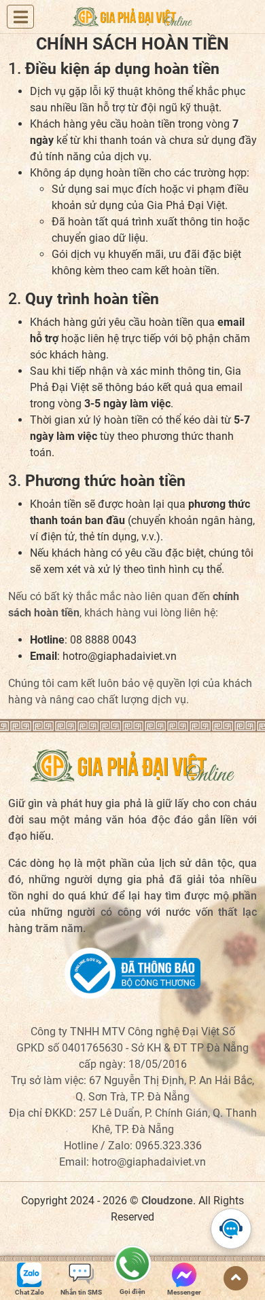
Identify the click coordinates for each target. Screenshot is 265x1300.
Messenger (184, 1292)
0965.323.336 (168, 1145)
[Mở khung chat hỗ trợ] (231, 1228)
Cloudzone (167, 1200)
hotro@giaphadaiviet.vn (149, 1161)
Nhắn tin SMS (81, 1292)
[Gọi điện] (132, 1268)
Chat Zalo (29, 1292)
